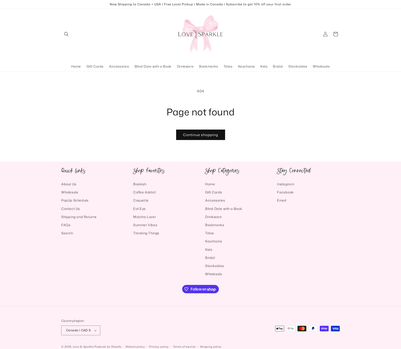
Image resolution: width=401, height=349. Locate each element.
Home (210, 184)
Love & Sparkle (83, 347)
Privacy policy (159, 346)
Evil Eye (139, 208)
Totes (209, 233)
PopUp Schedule (74, 200)
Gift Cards (213, 192)
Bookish (139, 184)
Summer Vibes (145, 225)
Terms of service (184, 346)
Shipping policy (211, 346)
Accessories (215, 200)
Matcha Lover (144, 217)
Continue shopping (200, 134)
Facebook (285, 192)
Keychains (213, 241)
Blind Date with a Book (223, 208)
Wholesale (69, 192)
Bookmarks (214, 225)
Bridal (210, 257)
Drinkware (213, 217)
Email (281, 200)
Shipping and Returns (79, 217)
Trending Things (146, 233)
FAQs (65, 225)
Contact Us (70, 208)
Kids (208, 249)
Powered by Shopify (108, 347)
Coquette (141, 200)
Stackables (214, 266)
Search (67, 233)
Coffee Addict (144, 192)
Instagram (285, 184)
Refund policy (135, 346)
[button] (66, 34)
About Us (68, 184)
